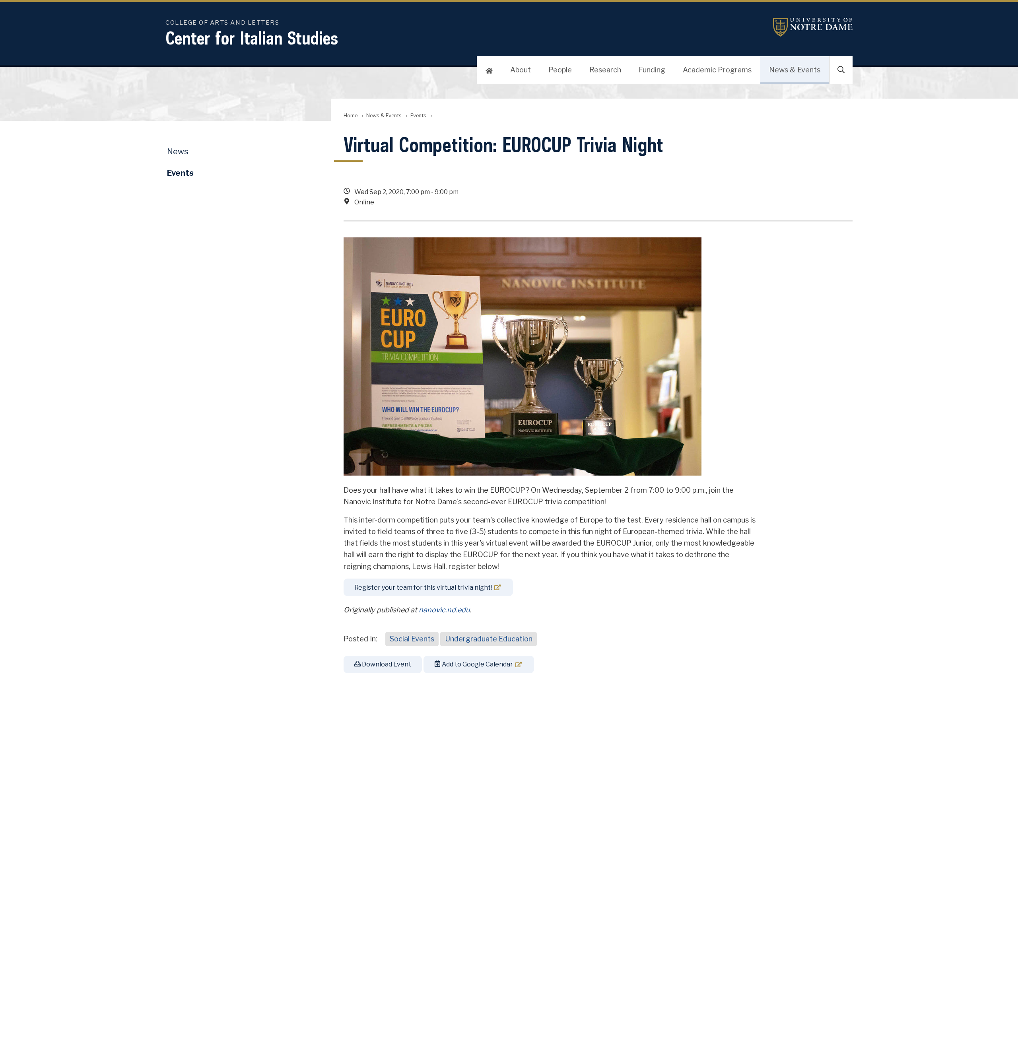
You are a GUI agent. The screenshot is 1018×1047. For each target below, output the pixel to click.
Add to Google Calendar (477, 664)
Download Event (386, 664)
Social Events (412, 639)
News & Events (794, 70)
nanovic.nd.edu (444, 610)
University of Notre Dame (813, 27)
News (177, 151)
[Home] (489, 70)
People (560, 70)
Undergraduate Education (488, 639)
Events (418, 115)
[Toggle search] (841, 70)
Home (350, 115)
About (520, 70)
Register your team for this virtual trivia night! (423, 587)
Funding (652, 70)
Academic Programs (717, 70)
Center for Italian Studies (251, 38)
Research (605, 70)
